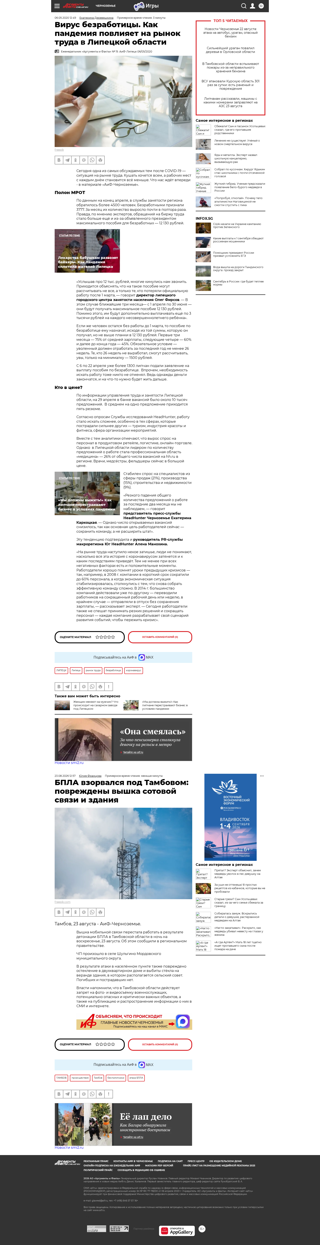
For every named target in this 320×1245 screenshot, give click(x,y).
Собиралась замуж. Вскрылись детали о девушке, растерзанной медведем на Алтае (236, 917)
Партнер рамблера (143, 1228)
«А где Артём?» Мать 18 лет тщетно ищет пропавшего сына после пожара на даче (238, 946)
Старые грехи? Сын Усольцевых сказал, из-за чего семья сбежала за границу (238, 902)
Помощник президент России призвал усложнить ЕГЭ (233, 254)
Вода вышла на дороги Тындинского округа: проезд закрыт (238, 269)
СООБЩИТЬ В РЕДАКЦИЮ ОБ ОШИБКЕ (141, 1170)
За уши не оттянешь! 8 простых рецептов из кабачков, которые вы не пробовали (239, 888)
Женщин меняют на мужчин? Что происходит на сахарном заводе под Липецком (95, 705)
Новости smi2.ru (69, 763)
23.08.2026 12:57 (65, 775)
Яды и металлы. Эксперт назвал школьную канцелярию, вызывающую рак (235, 158)
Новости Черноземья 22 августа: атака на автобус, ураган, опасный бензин (230, 32)
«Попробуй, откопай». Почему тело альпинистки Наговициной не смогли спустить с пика (238, 201)
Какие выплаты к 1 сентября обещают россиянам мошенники (238, 240)
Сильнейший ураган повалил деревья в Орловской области (230, 50)
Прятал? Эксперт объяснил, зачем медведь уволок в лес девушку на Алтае (237, 874)
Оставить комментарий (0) (160, 637)
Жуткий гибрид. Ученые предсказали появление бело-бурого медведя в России (239, 187)
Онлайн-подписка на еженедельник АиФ (112, 1165)
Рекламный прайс (96, 1161)
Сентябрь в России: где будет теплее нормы (238, 283)
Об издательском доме (225, 1161)
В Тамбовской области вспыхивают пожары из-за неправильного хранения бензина (230, 67)
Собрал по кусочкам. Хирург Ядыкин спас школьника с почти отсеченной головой (239, 173)
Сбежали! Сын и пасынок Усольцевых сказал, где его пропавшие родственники (239, 130)
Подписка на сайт (170, 1161)
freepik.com (63, 902)
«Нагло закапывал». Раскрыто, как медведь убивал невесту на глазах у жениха (238, 931)
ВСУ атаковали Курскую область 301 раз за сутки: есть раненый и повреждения (230, 85)
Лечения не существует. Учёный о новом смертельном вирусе (237, 142)
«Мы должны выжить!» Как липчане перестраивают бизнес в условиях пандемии (165, 705)
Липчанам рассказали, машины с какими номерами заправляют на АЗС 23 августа (231, 102)
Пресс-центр (196, 1161)
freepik (59, 149)
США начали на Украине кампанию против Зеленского (237, 226)
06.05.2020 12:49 (65, 17)
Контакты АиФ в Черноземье (133, 1161)
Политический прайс (98, 1170)
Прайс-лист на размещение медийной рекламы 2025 (219, 1165)
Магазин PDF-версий (159, 1165)
